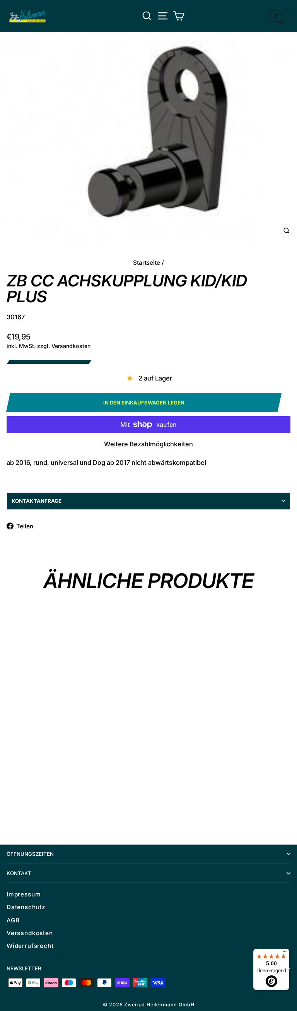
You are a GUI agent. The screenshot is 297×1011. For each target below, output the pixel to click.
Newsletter (24, 968)
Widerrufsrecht (30, 945)
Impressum (24, 894)
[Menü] (284, 953)
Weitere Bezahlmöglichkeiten (148, 444)
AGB (13, 920)
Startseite (146, 262)
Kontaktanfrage (36, 501)
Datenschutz (26, 907)
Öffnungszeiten (30, 854)
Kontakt (19, 873)
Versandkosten (70, 346)
